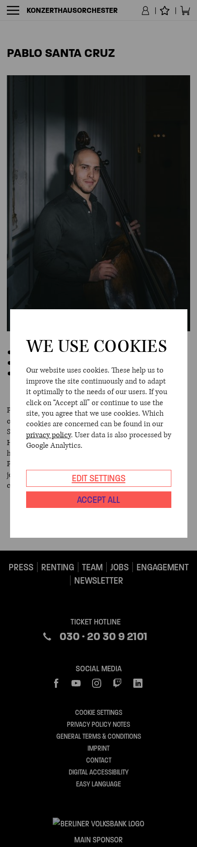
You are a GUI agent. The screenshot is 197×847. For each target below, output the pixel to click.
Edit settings (99, 478)
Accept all (98, 500)
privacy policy (48, 435)
